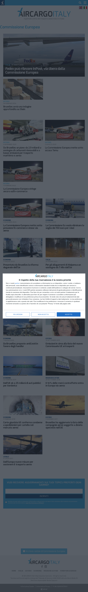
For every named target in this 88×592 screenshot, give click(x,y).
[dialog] (44, 296)
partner (17, 283)
